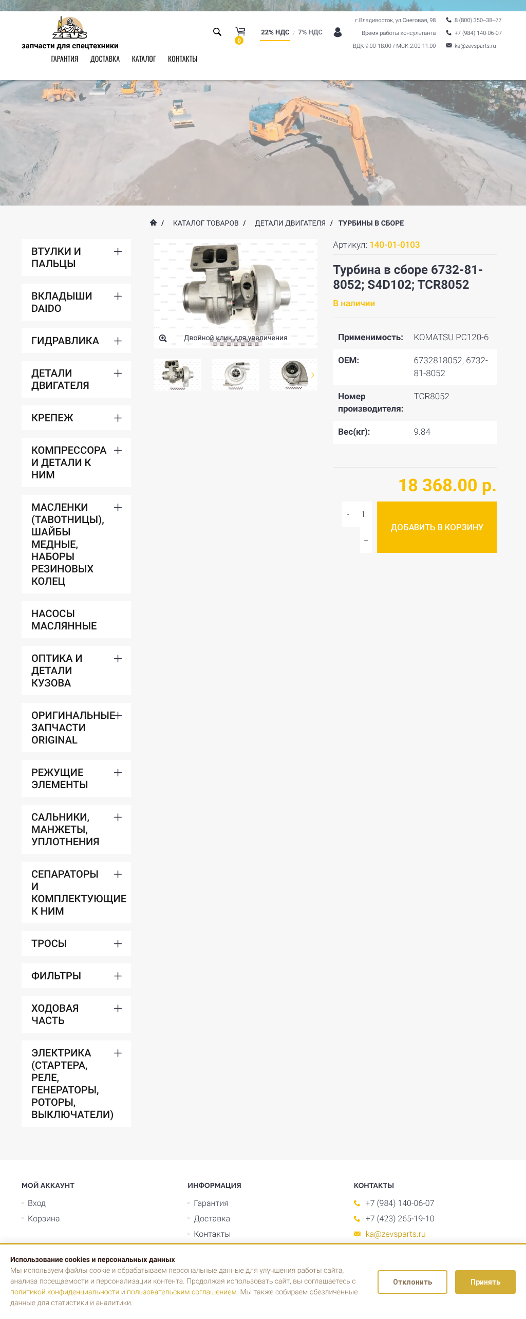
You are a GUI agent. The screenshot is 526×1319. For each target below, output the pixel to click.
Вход (37, 1203)
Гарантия (64, 58)
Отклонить (412, 1282)
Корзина (44, 1218)
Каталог (144, 58)
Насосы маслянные (64, 619)
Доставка (105, 58)
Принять (485, 1282)
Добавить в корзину (436, 527)
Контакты (182, 58)
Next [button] (312, 374)
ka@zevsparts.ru (396, 1234)
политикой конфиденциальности (64, 1292)
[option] (178, 375)
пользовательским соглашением (182, 1292)
